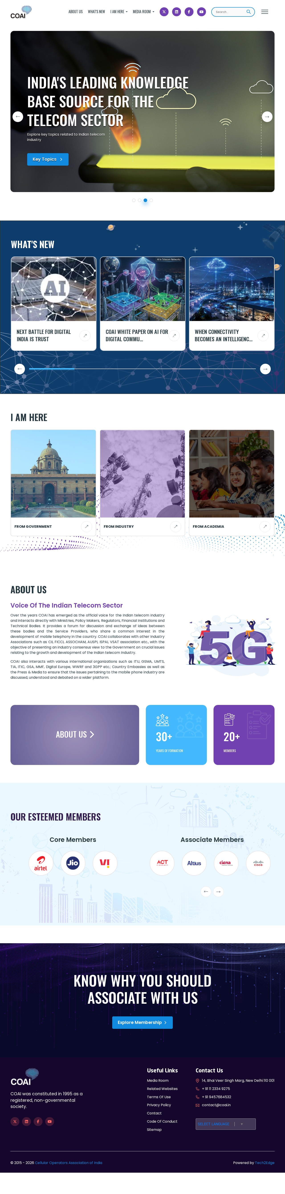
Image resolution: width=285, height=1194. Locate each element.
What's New (96, 11)
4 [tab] (152, 201)
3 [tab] (146, 201)
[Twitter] (164, 11)
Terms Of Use (159, 1097)
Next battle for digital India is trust (44, 335)
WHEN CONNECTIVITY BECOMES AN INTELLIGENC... (223, 335)
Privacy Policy (159, 1105)
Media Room (142, 11)
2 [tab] (140, 201)
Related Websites (162, 1088)
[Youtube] (201, 11)
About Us (76, 11)
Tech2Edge (265, 1162)
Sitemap (154, 1129)
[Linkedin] (176, 11)
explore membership (140, 1022)
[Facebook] (189, 11)
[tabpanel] (142, 111)
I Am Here (117, 11)
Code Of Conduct (162, 1121)
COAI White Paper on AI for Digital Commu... (137, 335)
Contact (154, 1113)
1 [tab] (134, 201)
